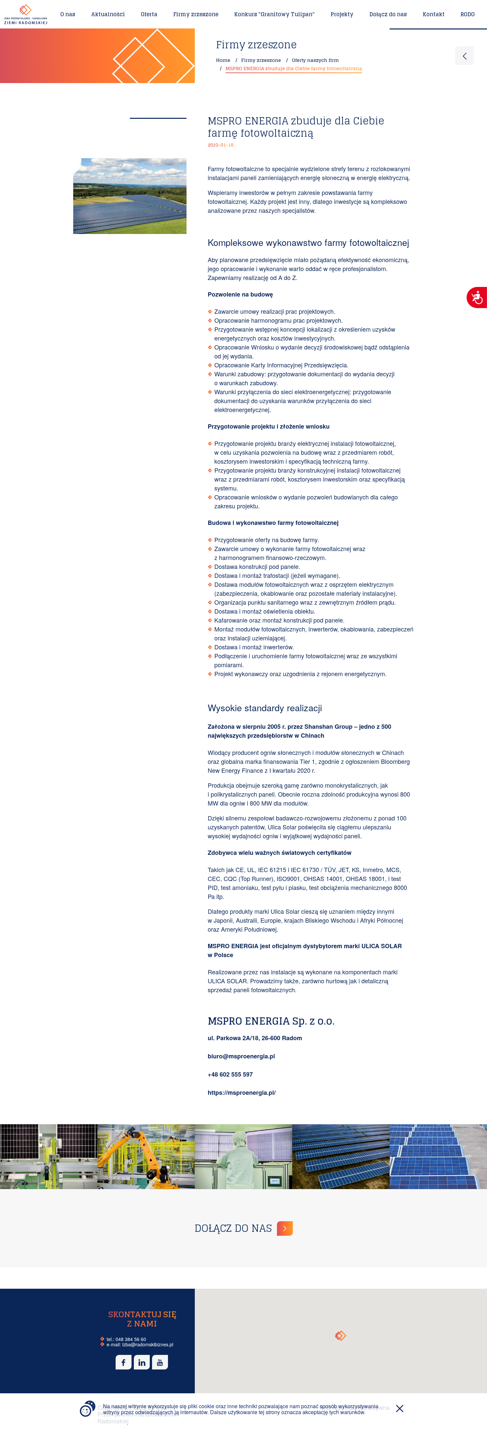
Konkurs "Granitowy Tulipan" (274, 14)
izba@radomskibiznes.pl (147, 1344)
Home (223, 60)
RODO (467, 14)
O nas (67, 14)
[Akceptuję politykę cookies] (399, 1414)
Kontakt (434, 14)
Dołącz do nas (388, 14)
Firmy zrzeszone (195, 14)
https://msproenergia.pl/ (242, 1092)
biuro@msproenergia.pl (241, 1056)
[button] (341, 1335)
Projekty (342, 14)
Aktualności (108, 14)
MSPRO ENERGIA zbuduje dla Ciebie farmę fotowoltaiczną (294, 68)
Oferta (149, 14)
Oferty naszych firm (315, 60)
